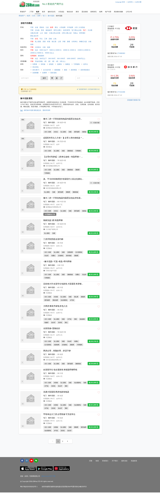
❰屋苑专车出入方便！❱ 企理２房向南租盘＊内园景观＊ (67, 138)
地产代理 (108, 12)
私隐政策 (134, 461)
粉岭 (45, 33)
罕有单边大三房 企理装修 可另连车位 (59, 414)
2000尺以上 (81, 58)
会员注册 (138, 2)
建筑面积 (41, 56)
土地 (54, 39)
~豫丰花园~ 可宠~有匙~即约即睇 (57, 261)
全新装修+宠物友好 (51, 328)
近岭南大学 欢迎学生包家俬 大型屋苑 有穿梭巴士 (64, 284)
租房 (37, 12)
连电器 (51, 64)
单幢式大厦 (83, 41)
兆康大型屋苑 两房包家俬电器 (56, 392)
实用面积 (33, 56)
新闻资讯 (93, 12)
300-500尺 (52, 58)
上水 (41, 33)
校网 (100, 12)
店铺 (50, 39)
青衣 (42, 30)
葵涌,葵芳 (49, 30)
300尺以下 (43, 58)
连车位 (85, 64)
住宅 (36, 39)
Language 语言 (120, 2)
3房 (53, 61)
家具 (77, 12)
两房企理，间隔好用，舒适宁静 (57, 350)
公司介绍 (129, 12)
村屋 (48, 41)
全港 (36, 27)
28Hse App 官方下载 (48, 476)
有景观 (34, 64)
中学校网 (70, 27)
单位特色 (35, 67)
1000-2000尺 (71, 58)
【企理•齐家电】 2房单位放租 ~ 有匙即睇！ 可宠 (64, 156)
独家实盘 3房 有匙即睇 (53, 220)
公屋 (59, 41)
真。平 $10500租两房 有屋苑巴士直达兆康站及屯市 (65, 179)
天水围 (90, 30)
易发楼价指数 (118, 12)
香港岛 (42, 27)
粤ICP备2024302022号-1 (28, 486)
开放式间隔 (39, 61)
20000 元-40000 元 (36, 53)
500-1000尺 (61, 58)
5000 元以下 (44, 50)
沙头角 (37, 30)
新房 (43, 12)
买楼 (90, 461)
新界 (51, 27)
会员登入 (130, 2)
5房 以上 (63, 61)
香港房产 (23, 12)
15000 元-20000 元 (83, 50)
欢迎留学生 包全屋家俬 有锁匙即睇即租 (60, 369)
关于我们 (115, 461)
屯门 (84, 30)
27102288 (121, 92)
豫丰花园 (51, 122)
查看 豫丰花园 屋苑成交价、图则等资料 (36, 110)
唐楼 (68, 41)
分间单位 (75, 41)
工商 (45, 39)
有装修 (42, 64)
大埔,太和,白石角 (54, 33)
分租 (89, 41)
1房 (45, 61)
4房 (57, 61)
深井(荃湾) (66, 30)
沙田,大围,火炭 (67, 33)
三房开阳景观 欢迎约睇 (53, 239)
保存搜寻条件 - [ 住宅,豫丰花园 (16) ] (89, 89)
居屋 (44, 41)
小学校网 (62, 27)
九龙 (47, 27)
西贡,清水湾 (34, 36)
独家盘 (67, 64)
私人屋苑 (38, 41)
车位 (41, 39)
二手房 (31, 12)
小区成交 (61, 12)
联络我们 (105, 461)
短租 (31, 44)
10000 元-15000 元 (69, 50)
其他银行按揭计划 (133, 100)
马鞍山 (75, 33)
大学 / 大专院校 (80, 27)
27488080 (121, 53)
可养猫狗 (76, 64)
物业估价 (70, 12)
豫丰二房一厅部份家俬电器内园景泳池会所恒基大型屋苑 (67, 119)
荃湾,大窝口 (57, 30)
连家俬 (59, 64)
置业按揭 (85, 12)
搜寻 (44, 78)
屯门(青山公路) (77, 30)
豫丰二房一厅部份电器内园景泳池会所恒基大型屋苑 (65, 198)
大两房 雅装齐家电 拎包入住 (55, 306)
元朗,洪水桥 (34, 33)
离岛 (56, 27)
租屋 (97, 461)
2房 (49, 61)
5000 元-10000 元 (55, 50)
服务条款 (124, 461)
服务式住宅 (51, 12)
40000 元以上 (49, 53)
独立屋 (54, 41)
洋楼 (63, 41)
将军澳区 (82, 33)
